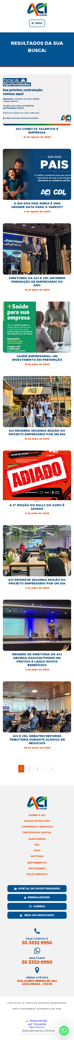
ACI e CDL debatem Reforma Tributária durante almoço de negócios (37, 739)
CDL (37, 844)
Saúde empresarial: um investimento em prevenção (37, 357)
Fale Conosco (37, 874)
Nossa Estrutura (37, 821)
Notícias (37, 856)
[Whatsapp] (64, 1031)
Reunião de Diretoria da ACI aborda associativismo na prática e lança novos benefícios (37, 660)
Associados (37, 839)
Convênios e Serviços (37, 826)
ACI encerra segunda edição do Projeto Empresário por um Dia (37, 432)
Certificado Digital (37, 832)
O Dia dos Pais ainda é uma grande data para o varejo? (37, 205)
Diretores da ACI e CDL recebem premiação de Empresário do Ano (37, 281)
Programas (37, 868)
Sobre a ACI (37, 815)
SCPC (37, 850)
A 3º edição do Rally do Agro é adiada (37, 506)
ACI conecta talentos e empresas (37, 130)
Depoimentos (37, 862)
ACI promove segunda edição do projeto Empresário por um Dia (37, 581)
